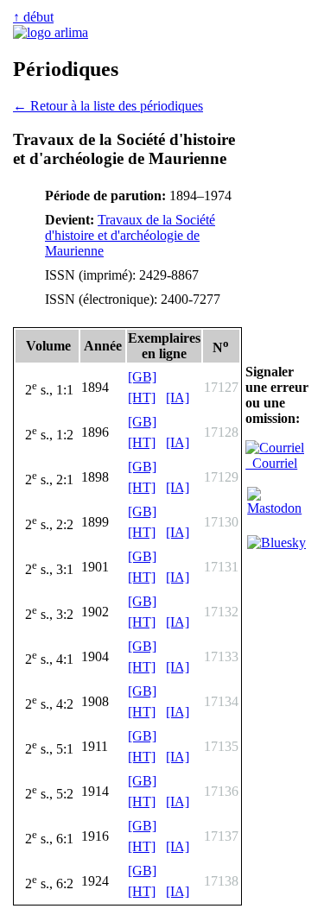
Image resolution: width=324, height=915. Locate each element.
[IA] (177, 397)
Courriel (271, 463)
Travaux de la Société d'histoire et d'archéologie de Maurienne (130, 235)
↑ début (33, 16)
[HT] (142, 397)
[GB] (142, 376)
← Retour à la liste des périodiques (108, 105)
